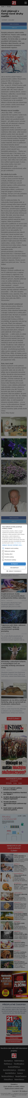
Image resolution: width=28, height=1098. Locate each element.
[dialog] (14, 549)
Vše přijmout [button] (14, 564)
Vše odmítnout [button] (14, 567)
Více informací (17, 543)
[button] (14, 545)
